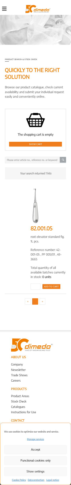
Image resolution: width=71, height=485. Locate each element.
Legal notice (52, 479)
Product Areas (20, 396)
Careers (16, 380)
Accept (35, 449)
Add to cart (51, 286)
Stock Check (18, 401)
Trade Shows (19, 375)
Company (17, 364)
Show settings (35, 471)
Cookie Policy (19, 479)
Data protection (36, 479)
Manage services (35, 439)
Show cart (35, 144)
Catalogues (18, 406)
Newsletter (18, 369)
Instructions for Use (23, 412)
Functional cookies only (36, 460)
